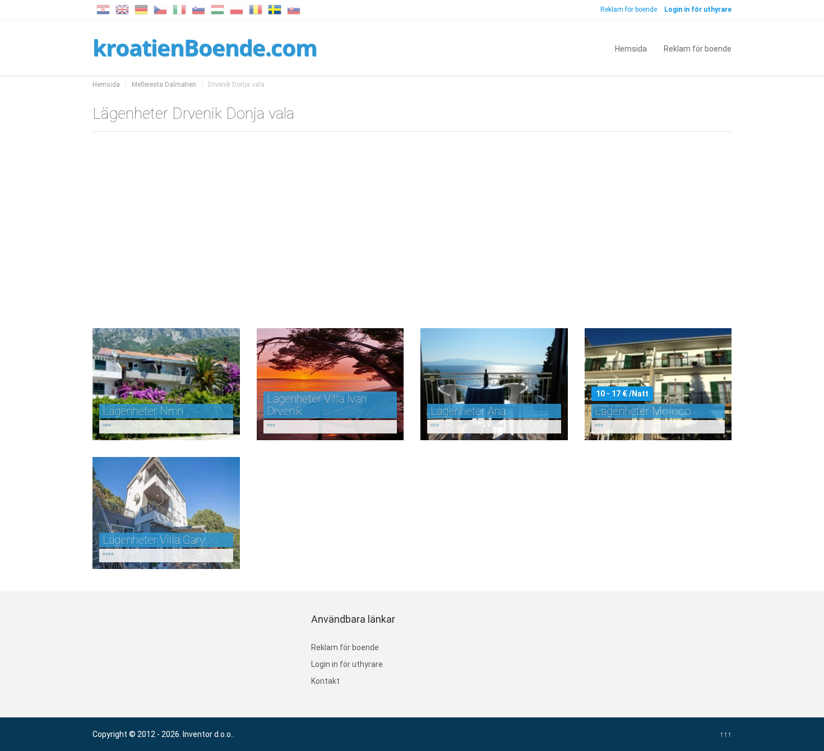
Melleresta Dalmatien (164, 84)
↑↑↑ (726, 734)
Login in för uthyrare (347, 664)
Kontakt (325, 681)
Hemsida (631, 48)
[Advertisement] (412, 227)
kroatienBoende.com (204, 47)
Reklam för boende (628, 9)
